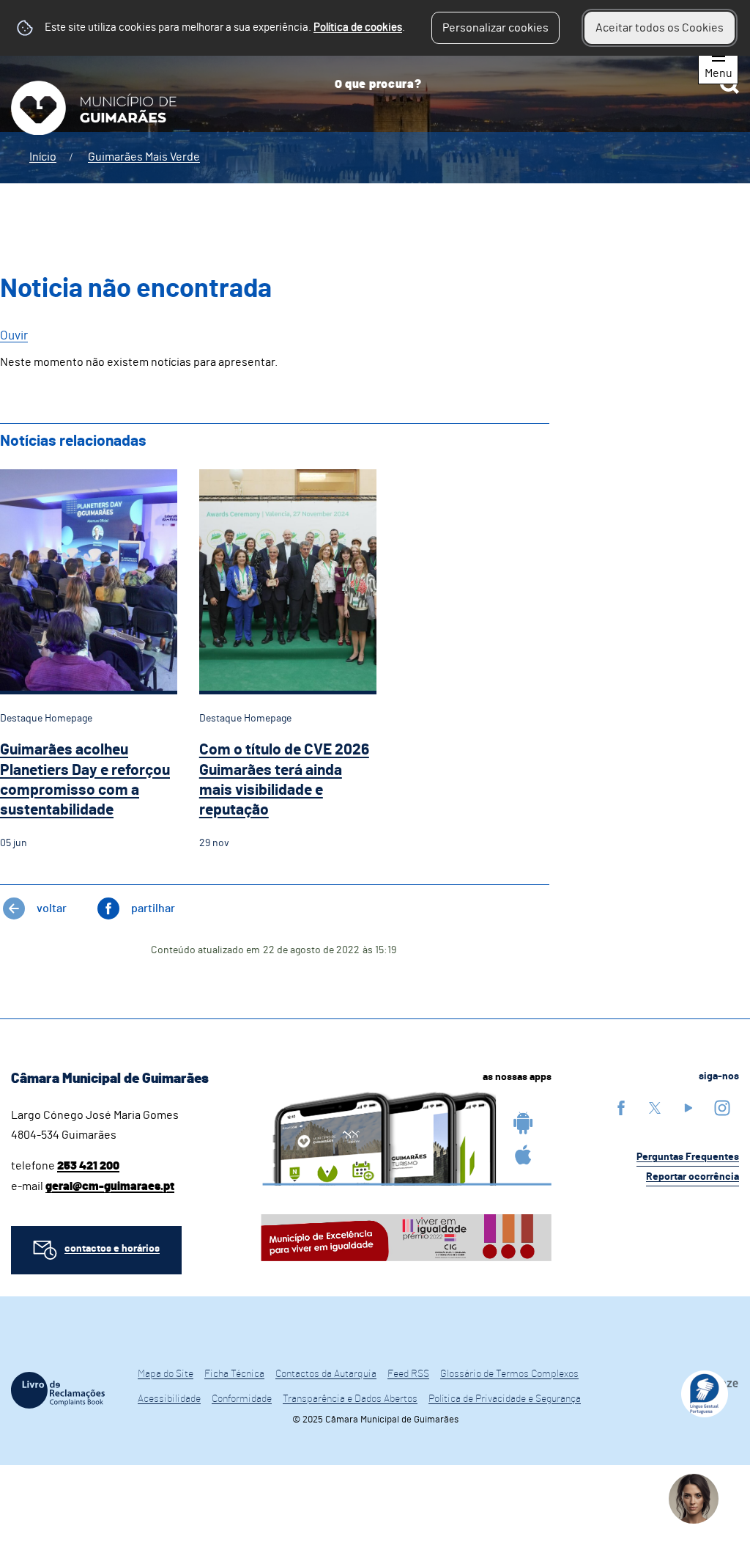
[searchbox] (531, 84)
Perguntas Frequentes (687, 1157)
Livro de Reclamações (58, 1390)
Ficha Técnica (234, 1374)
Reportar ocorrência (692, 1177)
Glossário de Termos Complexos (509, 1374)
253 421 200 (88, 1166)
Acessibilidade (169, 1399)
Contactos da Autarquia (325, 1374)
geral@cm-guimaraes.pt (109, 1186)
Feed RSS (408, 1374)
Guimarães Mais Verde (144, 157)
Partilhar (153, 908)
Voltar (52, 908)
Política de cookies (357, 27)
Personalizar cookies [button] (495, 28)
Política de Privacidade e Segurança (504, 1399)
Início (42, 157)
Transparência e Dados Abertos (350, 1399)
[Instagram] (722, 1107)
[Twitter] (655, 1107)
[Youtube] (688, 1107)
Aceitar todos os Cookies (659, 28)
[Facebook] (621, 1107)
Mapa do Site (165, 1374)
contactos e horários (112, 1249)
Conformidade (242, 1399)
